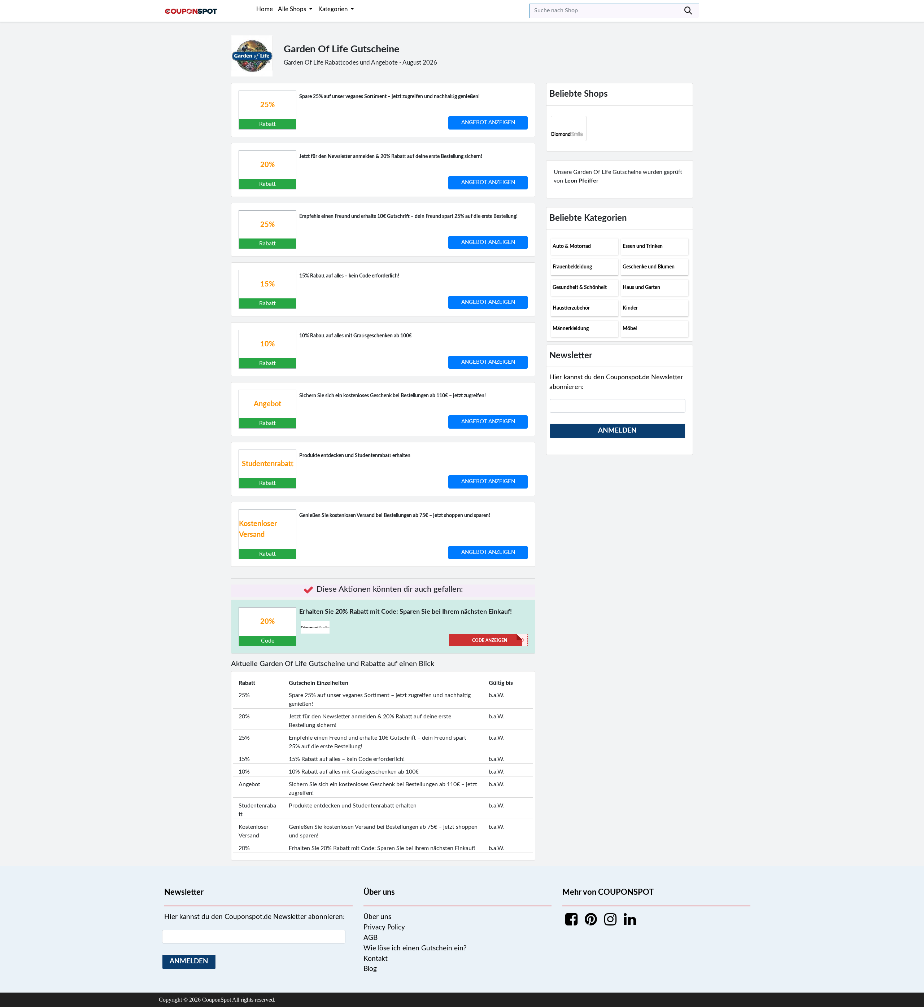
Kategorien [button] (333, 9)
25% (267, 105)
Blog (370, 969)
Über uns (377, 917)
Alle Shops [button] (293, 9)
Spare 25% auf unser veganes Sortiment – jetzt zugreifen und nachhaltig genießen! (389, 96)
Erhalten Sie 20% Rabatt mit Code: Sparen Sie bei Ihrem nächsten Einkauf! (405, 612)
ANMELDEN (617, 430)
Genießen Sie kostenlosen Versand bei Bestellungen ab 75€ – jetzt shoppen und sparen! (394, 515)
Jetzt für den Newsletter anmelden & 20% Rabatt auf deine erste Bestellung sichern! (390, 156)
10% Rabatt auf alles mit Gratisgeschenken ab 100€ (355, 335)
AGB (370, 937)
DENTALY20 (498, 640)
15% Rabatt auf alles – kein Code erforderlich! (349, 276)
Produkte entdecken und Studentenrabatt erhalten (354, 455)
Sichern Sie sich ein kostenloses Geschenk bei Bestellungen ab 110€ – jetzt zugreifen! (392, 395)
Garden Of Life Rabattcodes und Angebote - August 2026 (360, 63)
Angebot (267, 404)
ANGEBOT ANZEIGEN (488, 122)
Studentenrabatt (267, 464)
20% (267, 164)
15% (267, 284)
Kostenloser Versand (258, 529)
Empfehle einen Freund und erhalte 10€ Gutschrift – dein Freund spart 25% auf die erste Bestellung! (408, 216)
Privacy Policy (384, 927)
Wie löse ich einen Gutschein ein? (415, 948)
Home (264, 9)
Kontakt (375, 958)
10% (267, 344)
